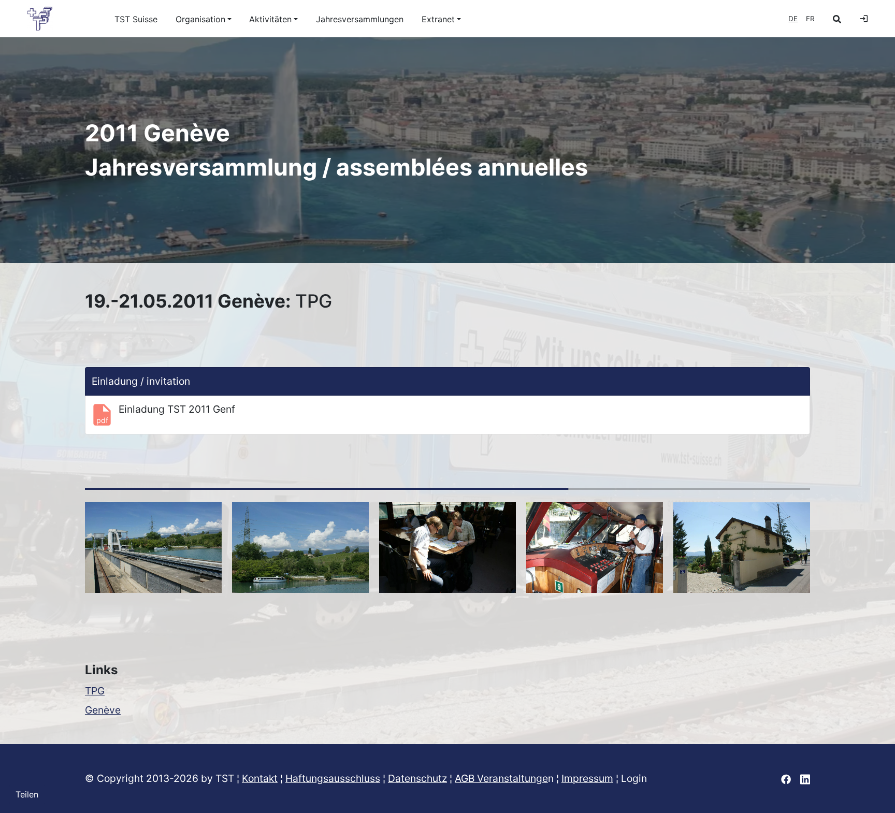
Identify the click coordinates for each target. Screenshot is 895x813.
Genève (103, 710)
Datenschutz (417, 778)
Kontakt (260, 778)
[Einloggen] (864, 18)
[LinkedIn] (805, 778)
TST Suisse (135, 19)
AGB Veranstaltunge (501, 778)
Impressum (587, 778)
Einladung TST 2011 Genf (177, 409)
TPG (95, 691)
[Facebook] (786, 778)
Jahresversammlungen (359, 19)
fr (810, 18)
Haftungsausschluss (332, 778)
